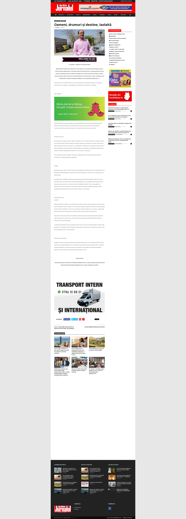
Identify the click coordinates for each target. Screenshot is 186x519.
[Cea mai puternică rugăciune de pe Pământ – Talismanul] (112, 477)
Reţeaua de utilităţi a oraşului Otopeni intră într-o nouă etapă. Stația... (70, 491)
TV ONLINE (87, 1)
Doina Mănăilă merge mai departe (94, 327)
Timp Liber (123, 14)
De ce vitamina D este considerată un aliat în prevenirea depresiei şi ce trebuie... (119, 116)
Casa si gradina (114, 42)
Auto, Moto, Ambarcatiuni (117, 34)
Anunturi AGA (113, 62)
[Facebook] (109, 508)
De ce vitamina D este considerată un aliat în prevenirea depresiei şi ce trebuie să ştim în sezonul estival (78, 351)
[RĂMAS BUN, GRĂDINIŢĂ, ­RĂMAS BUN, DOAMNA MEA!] (112, 491)
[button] (130, 15)
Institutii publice (114, 56)
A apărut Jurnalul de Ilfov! (96, 482)
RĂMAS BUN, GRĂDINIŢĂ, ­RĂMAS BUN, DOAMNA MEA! (123, 490)
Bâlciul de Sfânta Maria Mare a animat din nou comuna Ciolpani (79, 370)
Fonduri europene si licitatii (117, 60)
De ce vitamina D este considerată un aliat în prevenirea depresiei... (68, 477)
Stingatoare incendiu (106, 1)
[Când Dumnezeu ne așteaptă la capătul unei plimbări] (97, 342)
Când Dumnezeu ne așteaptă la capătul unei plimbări (70, 483)
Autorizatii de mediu (115, 58)
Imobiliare (113, 36)
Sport (109, 14)
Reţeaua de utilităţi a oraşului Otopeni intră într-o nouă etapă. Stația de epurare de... (119, 131)
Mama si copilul (114, 47)
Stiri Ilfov (61, 14)
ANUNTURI (94, 1)
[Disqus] (79, 400)
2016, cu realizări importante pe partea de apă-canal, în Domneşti (64, 327)
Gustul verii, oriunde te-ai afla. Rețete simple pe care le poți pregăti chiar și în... (119, 108)
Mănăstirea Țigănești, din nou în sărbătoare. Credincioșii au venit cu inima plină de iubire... (119, 140)
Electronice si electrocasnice (118, 38)
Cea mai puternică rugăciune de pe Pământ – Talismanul (124, 476)
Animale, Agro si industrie (117, 51)
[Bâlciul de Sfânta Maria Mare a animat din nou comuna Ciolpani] (79, 362)
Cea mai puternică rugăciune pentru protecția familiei (124, 469)
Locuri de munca (114, 40)
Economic (102, 14)
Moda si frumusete (115, 45)
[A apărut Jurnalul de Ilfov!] (84, 484)
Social (94, 14)
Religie (115, 14)
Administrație (86, 14)
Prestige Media (74, 517)
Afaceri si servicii (114, 53)
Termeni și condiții (127, 517)
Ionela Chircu (118, 111)
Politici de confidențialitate (114, 517)
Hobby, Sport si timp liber (117, 49)
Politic (78, 14)
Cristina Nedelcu (119, 134)
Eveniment (63, 20)
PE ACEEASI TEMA (59, 333)
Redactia (58, 27)
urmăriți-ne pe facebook (126, 1)
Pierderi (112, 64)
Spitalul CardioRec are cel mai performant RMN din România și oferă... (124, 484)
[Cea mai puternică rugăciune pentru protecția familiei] (112, 470)
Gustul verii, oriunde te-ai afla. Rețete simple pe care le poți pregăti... (70, 470)
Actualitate (70, 14)
